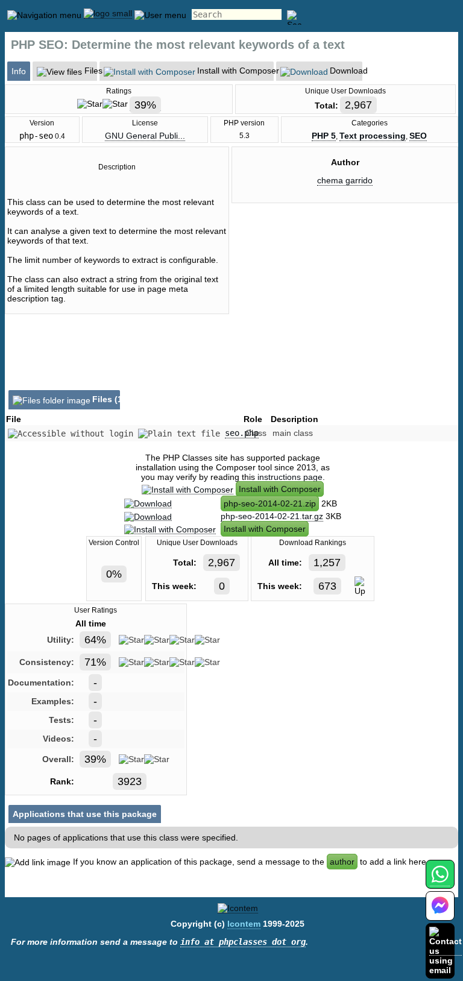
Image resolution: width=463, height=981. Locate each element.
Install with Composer (280, 489)
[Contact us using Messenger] (440, 913)
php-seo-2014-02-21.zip (270, 503)
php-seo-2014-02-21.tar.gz (272, 516)
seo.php (242, 433)
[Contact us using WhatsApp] (440, 881)
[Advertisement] (344, 314)
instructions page (290, 477)
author (342, 861)
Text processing (372, 135)
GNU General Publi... (145, 135)
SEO (418, 135)
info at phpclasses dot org (243, 942)
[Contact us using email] (445, 950)
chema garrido (345, 180)
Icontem (243, 924)
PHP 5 (324, 135)
